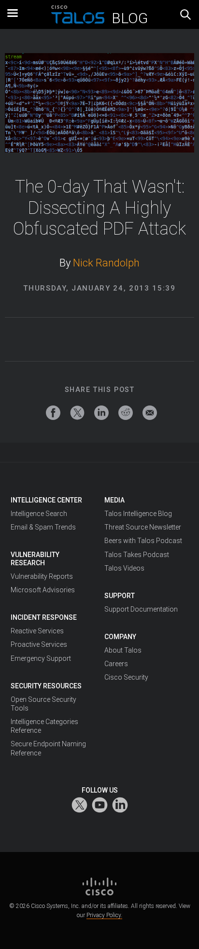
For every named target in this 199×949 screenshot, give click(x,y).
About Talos (123, 650)
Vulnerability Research (35, 559)
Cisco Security (126, 677)
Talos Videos (124, 568)
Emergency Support (41, 658)
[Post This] (77, 412)
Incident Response (44, 617)
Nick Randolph (106, 263)
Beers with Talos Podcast (143, 540)
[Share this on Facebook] (53, 412)
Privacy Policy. (104, 915)
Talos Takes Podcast (136, 554)
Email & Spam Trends (43, 527)
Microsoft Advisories (43, 590)
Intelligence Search (39, 513)
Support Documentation (141, 609)
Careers (116, 664)
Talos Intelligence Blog (138, 513)
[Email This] (149, 412)
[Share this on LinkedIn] (101, 412)
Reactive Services (37, 631)
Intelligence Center (46, 500)
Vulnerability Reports (42, 576)
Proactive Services (39, 644)
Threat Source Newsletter (142, 527)
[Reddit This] (125, 412)
